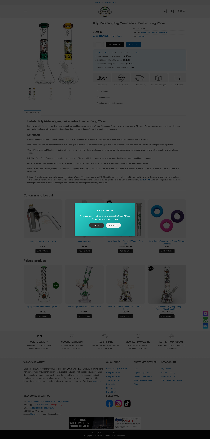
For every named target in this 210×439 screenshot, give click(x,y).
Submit (97, 225)
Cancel (113, 225)
